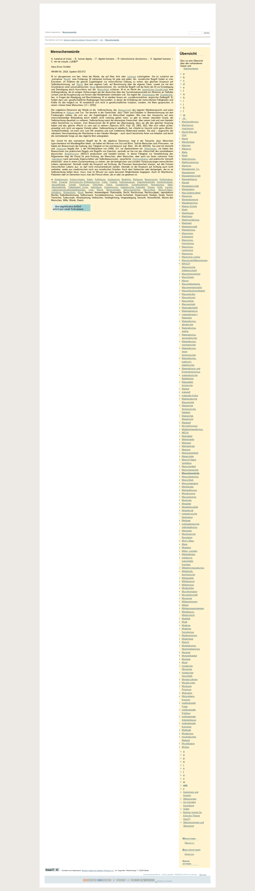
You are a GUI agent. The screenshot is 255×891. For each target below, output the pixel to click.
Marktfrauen (188, 213)
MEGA (185, 432)
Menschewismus (190, 476)
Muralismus (187, 733)
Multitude (186, 730)
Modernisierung (189, 635)
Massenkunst (188, 297)
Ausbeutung (114, 179)
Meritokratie (188, 486)
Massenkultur (188, 294)
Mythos (185, 747)
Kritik (160, 187)
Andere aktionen (186, 862)
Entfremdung (166, 179)
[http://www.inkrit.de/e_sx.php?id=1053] (71, 211)
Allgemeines (150, 148)
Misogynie (187, 598)
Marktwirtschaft (189, 226)
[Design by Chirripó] (163, 881)
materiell (186, 392)
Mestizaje (187, 500)
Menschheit (103, 89)
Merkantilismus (189, 490)
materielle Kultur (190, 395)
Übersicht (189, 843)
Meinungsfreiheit (190, 453)
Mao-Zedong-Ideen (191, 193)
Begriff (67, 79)
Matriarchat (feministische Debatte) (189, 409)
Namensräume (191, 68)
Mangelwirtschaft (190, 186)
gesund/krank (58, 184)
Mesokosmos (188, 493)
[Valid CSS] (133, 881)
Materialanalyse (190, 311)
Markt (185, 209)
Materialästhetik (190, 307)
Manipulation (188, 189)
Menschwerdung (190, 483)
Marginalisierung (190, 199)
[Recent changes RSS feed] (90, 881)
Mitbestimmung (189, 601)
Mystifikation (188, 743)
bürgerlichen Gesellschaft (155, 89)
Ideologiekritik (59, 187)
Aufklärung (100, 179)
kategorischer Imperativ (133, 187)
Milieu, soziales (189, 551)
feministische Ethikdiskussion (84, 182)
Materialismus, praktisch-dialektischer (189, 361)
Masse (185, 280)
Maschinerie (188, 277)
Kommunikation (140, 159)
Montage (186, 659)
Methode (186, 520)
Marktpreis (187, 216)
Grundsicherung (139, 184)
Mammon (186, 165)
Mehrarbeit (187, 436)
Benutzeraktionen (190, 850)
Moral (92, 87)
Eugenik (63, 182)
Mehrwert (186, 443)
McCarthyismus (190, 426)
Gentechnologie (164, 182)
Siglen (186, 809)
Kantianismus (111, 187)
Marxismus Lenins (191, 257)
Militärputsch (188, 581)
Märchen (186, 145)
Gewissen (61, 148)
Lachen (168, 187)
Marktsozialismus (190, 220)
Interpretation (148, 94)
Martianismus (188, 230)
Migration (186, 547)
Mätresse (186, 148)
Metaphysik (187, 510)
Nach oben (202, 874)
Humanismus (157, 184)
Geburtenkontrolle (146, 182)
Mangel (185, 182)
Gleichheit (98, 184)
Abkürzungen (189, 799)
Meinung (186, 449)
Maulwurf (186, 422)
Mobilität (186, 618)
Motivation (187, 693)
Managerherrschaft (191, 176)
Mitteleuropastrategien (193, 608)
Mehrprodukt (188, 439)
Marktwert (187, 223)
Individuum (57, 159)
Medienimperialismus (192, 429)
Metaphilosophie (190, 507)
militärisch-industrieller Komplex (187, 561)
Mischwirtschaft (190, 595)
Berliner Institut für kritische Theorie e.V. (98, 870)
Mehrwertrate (188, 446)
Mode (184, 622)
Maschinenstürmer (191, 274)
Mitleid (185, 605)
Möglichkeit (187, 639)
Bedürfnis (126, 179)
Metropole (187, 530)
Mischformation (189, 591)
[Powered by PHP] (104, 881)
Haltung (70, 112)
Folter (104, 182)
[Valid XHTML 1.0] (119, 881)
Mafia (184, 152)
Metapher (186, 503)
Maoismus (187, 196)
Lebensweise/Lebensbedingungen (68, 190)
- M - (101, 40)
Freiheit (113, 182)
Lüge (91, 190)
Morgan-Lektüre (189, 679)
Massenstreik (188, 304)
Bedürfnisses (71, 154)
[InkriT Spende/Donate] (52, 870)
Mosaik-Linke (188, 682)
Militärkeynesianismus (193, 568)
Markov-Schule (189, 206)
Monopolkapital (189, 655)
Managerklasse (189, 179)
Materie (185, 389)
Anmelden (189, 854)
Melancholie (188, 456)
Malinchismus (189, 159)
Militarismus (188, 585)
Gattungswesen (127, 182)
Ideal (170, 184)
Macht (80, 84)
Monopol (186, 652)
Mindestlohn (69, 192)
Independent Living (78, 187)
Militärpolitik (188, 578)
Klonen (151, 187)
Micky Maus (188, 541)
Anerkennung (61, 179)
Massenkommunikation (193, 290)
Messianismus (189, 497)
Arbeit (90, 179)
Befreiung (138, 179)
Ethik (54, 182)
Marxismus (187, 253)
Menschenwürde (69, 32)
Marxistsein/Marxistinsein (194, 260)
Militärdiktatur (188, 554)
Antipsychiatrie (77, 179)
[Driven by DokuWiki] (147, 881)
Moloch (185, 642)
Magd (184, 155)
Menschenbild (113, 190)
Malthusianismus (190, 162)
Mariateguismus (190, 203)
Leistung (131, 76)
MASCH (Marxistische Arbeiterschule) (189, 267)
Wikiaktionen (189, 838)
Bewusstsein (124, 110)
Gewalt (72, 184)
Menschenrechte (132, 190)
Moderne (186, 625)
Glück (109, 184)
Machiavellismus (190, 121)
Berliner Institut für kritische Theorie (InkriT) (81, 40)
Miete (184, 544)
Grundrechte (166, 94)
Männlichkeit (188, 142)
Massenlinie (188, 301)
